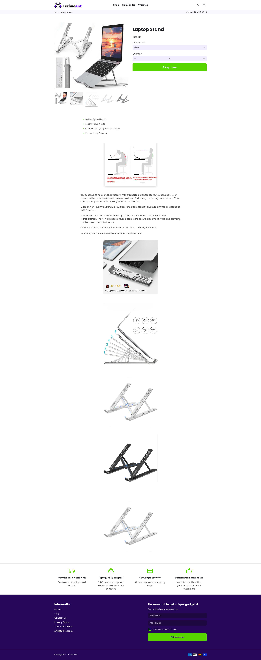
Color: (139, 42)
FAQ (56, 613)
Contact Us (60, 617)
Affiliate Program (63, 631)
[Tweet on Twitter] (197, 12)
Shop (116, 5)
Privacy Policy (61, 622)
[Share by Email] (206, 12)
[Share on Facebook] (195, 12)
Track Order (128, 5)
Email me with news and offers (164, 629)
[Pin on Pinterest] (200, 12)
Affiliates (143, 5)
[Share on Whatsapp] (203, 12)
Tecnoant (73, 654)
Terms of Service (63, 626)
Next (124, 56)
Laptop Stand (66, 12)
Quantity (137, 53)
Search (58, 609)
